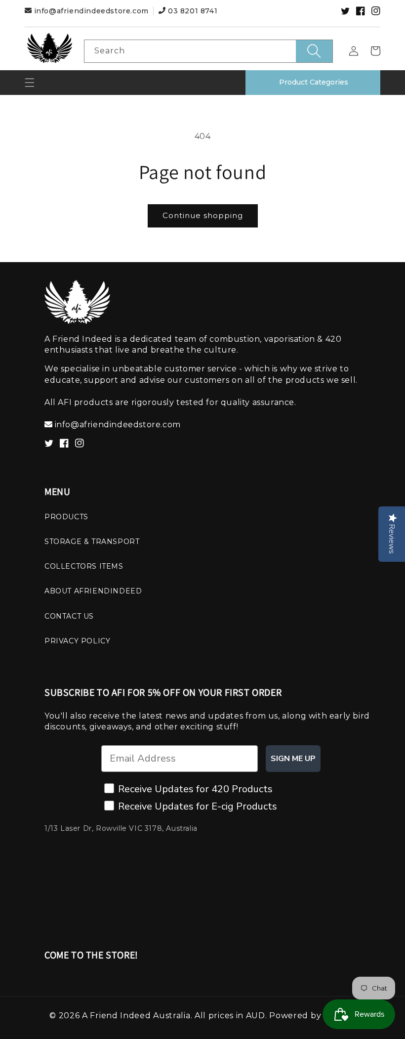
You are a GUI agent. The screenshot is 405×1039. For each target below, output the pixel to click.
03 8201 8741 (191, 10)
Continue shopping (202, 215)
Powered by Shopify (312, 1015)
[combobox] (208, 51)
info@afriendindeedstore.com (91, 10)
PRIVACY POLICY (77, 640)
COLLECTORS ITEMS (83, 566)
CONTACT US (69, 616)
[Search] (314, 51)
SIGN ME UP (293, 758)
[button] (29, 82)
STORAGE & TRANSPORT (91, 541)
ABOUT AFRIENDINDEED (93, 591)
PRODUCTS (66, 516)
